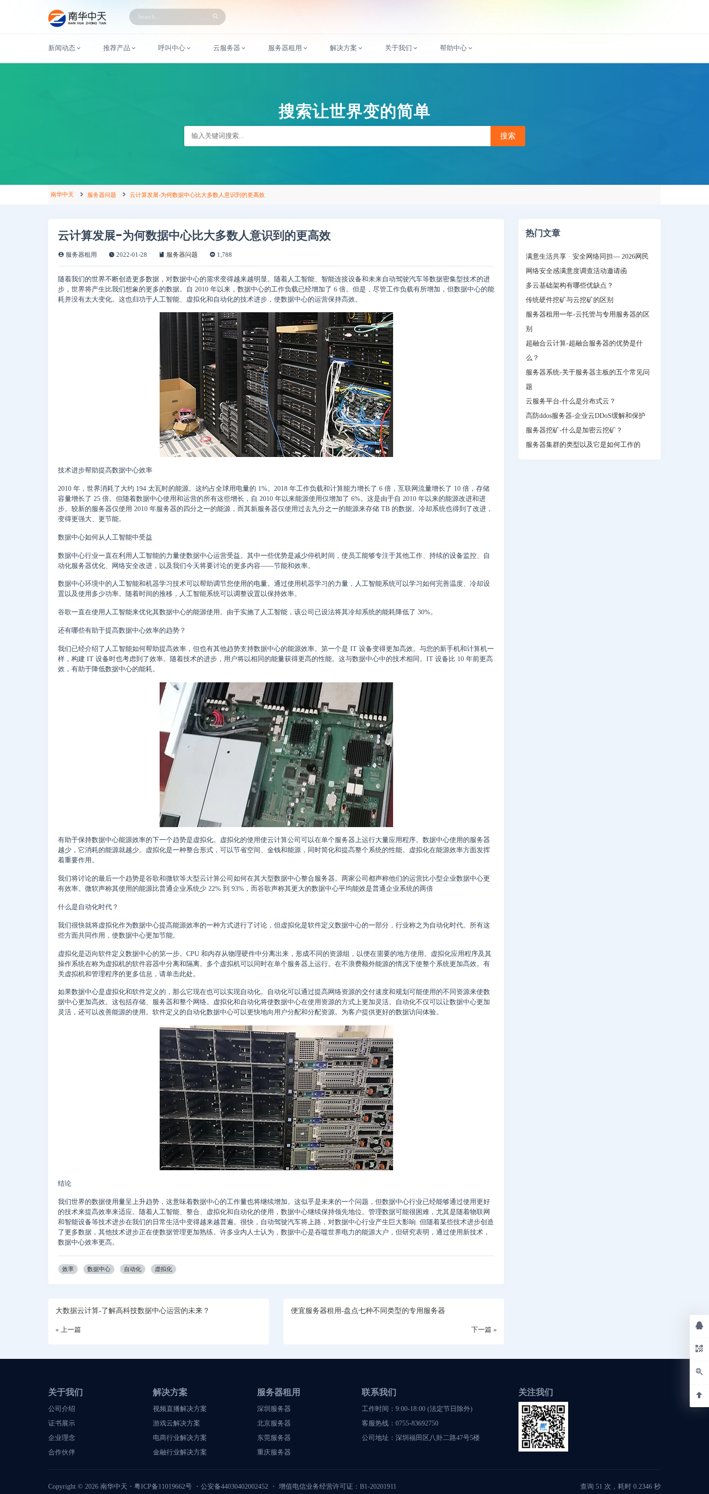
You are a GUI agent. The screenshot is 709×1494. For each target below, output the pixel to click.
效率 (68, 1269)
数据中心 (98, 1269)
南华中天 (62, 194)
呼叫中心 (171, 48)
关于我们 (398, 48)
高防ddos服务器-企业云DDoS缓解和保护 (585, 415)
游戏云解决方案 (176, 1423)
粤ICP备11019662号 (163, 1486)
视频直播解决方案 (180, 1408)
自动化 (132, 1269)
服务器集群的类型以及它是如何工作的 (583, 444)
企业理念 (61, 1437)
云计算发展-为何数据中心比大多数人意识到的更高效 (197, 195)
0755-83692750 (416, 1423)
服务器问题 (101, 195)
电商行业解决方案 (180, 1437)
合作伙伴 (61, 1452)
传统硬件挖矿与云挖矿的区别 (570, 300)
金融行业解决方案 (180, 1452)
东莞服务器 (274, 1437)
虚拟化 (163, 1269)
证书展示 (61, 1423)
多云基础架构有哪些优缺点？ (570, 285)
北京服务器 (274, 1423)
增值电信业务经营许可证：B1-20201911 (337, 1486)
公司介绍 (61, 1408)
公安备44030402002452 (234, 1486)
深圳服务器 (274, 1408)
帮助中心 (453, 48)
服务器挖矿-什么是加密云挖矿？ (574, 430)
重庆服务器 (274, 1452)
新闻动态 (61, 48)
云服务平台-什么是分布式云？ (571, 401)
